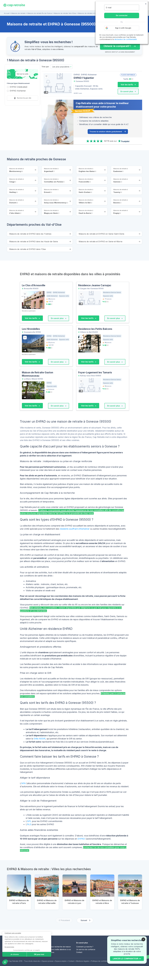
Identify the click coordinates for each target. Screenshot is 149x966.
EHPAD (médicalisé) (18, 87)
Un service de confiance (85, 949)
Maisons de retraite (18, 13)
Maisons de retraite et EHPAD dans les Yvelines (30, 234)
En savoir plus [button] (127, 91)
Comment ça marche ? (84, 947)
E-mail (108, 7)
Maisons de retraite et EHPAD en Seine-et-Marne (100, 241)
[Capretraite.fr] (14, 5)
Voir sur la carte (22, 74)
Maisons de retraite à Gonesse (89, 13)
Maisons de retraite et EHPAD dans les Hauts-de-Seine (33, 241)
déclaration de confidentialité (125, 39)
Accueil (6, 13)
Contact (79, 952)
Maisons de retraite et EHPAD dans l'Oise (27, 249)
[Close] (143, 939)
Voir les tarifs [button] (127, 84)
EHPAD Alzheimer (18, 91)
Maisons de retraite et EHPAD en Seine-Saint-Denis (101, 234)
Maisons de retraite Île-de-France (39, 13)
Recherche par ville (24, 98)
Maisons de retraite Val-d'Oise (65, 13)
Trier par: (45, 67)
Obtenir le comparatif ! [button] (115, 45)
